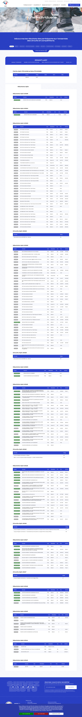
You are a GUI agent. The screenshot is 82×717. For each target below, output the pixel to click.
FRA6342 (16, 157)
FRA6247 (16, 270)
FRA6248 (16, 267)
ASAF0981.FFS (17, 592)
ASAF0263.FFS (17, 391)
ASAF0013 (16, 445)
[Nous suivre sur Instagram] (77, 1)
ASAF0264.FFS (17, 394)
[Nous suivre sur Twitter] (18, 687)
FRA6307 (16, 178)
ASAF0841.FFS (17, 595)
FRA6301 (16, 183)
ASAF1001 (16, 617)
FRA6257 (16, 259)
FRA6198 (16, 340)
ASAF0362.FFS (17, 505)
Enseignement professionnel (54, 703)
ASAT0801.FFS (17, 373)
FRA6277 (16, 198)
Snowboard (64, 46)
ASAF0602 (16, 491)
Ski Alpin (11, 46)
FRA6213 (16, 314)
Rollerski (37, 46)
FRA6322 (16, 170)
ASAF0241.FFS (17, 600)
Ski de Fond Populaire (30, 46)
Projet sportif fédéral (32, 703)
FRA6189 (16, 319)
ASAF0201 (16, 516)
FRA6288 (16, 188)
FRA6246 (16, 275)
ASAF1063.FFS (17, 472)
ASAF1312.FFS (16, 431)
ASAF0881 (16, 629)
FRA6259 (16, 224)
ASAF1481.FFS (16, 552)
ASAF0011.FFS (16, 442)
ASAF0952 (16, 557)
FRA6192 (16, 345)
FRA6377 (16, 147)
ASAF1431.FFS (16, 565)
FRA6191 (15, 348)
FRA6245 (16, 278)
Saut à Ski (43, 46)
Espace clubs (60, 1)
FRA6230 (16, 296)
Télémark (70, 46)
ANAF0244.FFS (17, 477)
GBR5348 (16, 137)
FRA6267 (16, 216)
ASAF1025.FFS (17, 549)
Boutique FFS (66, 1)
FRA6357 (16, 152)
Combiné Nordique (50, 46)
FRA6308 (16, 175)
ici (50, 710)
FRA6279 (16, 211)
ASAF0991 (16, 649)
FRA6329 (16, 165)
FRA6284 (16, 193)
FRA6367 (16, 142)
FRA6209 (16, 327)
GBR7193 (16, 129)
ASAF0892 (16, 560)
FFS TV (72, 1)
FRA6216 (16, 309)
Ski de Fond (22, 46)
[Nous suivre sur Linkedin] (33, 687)
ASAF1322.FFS (17, 425)
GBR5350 (16, 134)
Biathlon (16, 46)
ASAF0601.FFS (17, 494)
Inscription (71, 687)
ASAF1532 (16, 620)
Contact (16, 703)
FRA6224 (16, 304)
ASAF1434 (16, 666)
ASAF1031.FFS (16, 546)
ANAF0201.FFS (17, 411)
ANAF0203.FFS (17, 405)
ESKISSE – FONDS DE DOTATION (50, 1)
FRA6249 (16, 264)
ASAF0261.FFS (17, 513)
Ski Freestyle (57, 46)
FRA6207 (16, 332)
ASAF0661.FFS (17, 488)
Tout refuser (41, 713)
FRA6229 (16, 299)
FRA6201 (16, 337)
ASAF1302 (16, 428)
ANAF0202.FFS (17, 408)
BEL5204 (16, 201)
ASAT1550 (16, 646)
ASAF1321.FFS (16, 422)
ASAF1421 (16, 519)
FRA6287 (16, 254)
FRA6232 (16, 291)
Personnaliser (56, 713)
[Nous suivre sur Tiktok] (78, 1)
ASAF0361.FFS (17, 502)
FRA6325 (16, 160)
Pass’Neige (29, 702)
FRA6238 (16, 286)
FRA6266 (16, 219)
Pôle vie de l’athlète (52, 702)
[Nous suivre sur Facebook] (74, 1)
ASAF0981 (16, 623)
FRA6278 (16, 206)
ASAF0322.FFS (17, 322)
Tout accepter (26, 713)
